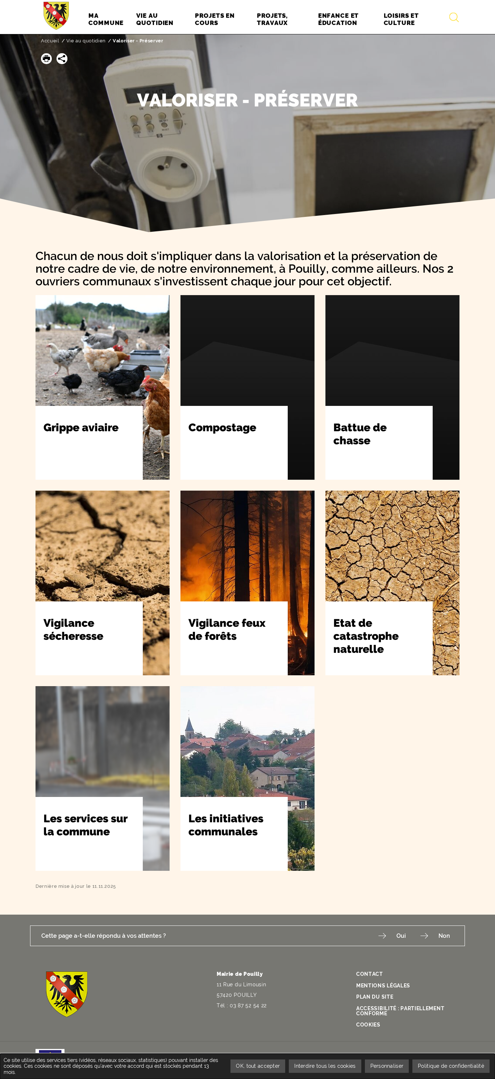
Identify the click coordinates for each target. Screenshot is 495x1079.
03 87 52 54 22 (248, 1005)
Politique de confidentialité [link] (451, 1066)
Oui (401, 935)
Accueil (50, 40)
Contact (369, 974)
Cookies (368, 1025)
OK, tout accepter (258, 1066)
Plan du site (374, 997)
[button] (46, 58)
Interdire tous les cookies (324, 1066)
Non (444, 935)
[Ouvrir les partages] (62, 58)
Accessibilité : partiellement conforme (400, 1010)
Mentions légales (383, 985)
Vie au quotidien (86, 40)
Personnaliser (387, 1066)
